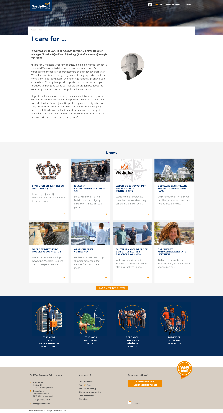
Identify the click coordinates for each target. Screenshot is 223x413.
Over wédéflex (173, 4)
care (159, 4)
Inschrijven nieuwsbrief (145, 385)
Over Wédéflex (85, 381)
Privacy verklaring (87, 388)
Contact (188, 4)
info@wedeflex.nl (41, 403)
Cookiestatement (87, 395)
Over (85, 385)
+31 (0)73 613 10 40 (41, 399)
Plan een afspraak (145, 381)
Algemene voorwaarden (90, 392)
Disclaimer (84, 399)
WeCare (34, 30)
